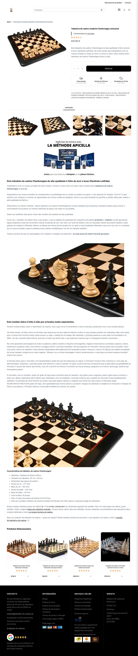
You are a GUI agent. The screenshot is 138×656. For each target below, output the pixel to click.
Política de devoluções (83, 609)
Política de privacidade (51, 606)
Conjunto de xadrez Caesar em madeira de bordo (84, 566)
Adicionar (108, 68)
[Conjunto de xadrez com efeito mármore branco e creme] (115, 547)
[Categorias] (119, 9)
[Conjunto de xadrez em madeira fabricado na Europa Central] (52, 547)
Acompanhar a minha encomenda (20, 618)
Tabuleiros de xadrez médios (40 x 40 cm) (99, 93)
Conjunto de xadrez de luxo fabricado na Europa (21, 566)
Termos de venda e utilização (53, 615)
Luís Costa (90, 33)
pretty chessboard (56, 506)
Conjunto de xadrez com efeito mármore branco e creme (115, 566)
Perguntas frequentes (83, 599)
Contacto (128, 3)
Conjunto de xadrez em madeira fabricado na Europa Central (53, 566)
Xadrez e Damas (102, 97)
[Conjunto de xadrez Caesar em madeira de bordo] (84, 547)
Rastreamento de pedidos (113, 3)
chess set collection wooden (38, 509)
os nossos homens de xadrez (41, 512)
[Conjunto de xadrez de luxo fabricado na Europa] (21, 547)
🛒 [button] (28, 576)
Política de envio (48, 602)
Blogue (45, 599)
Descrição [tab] (69, 107)
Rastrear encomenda (82, 602)
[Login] (124, 10)
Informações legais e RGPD (52, 619)
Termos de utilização (82, 606)
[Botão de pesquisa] (102, 10)
